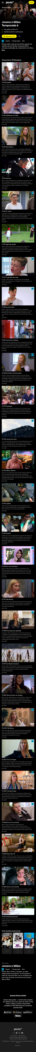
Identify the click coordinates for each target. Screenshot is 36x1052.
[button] (3, 2)
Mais (3, 50)
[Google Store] (17, 1012)
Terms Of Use (14, 1035)
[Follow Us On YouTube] (22, 1033)
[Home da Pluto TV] (10, 2)
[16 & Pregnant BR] (18, 943)
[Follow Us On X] (14, 1033)
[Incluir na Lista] (19, 36)
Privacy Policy (22, 1035)
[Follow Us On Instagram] (19, 1033)
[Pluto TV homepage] (18, 1029)
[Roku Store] (18, 1015)
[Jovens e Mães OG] (7, 943)
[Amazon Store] (27, 1012)
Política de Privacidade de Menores (18, 1039)
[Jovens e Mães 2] (29, 943)
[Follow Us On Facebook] (16, 1033)
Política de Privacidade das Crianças (18, 1037)
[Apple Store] (8, 1012)
